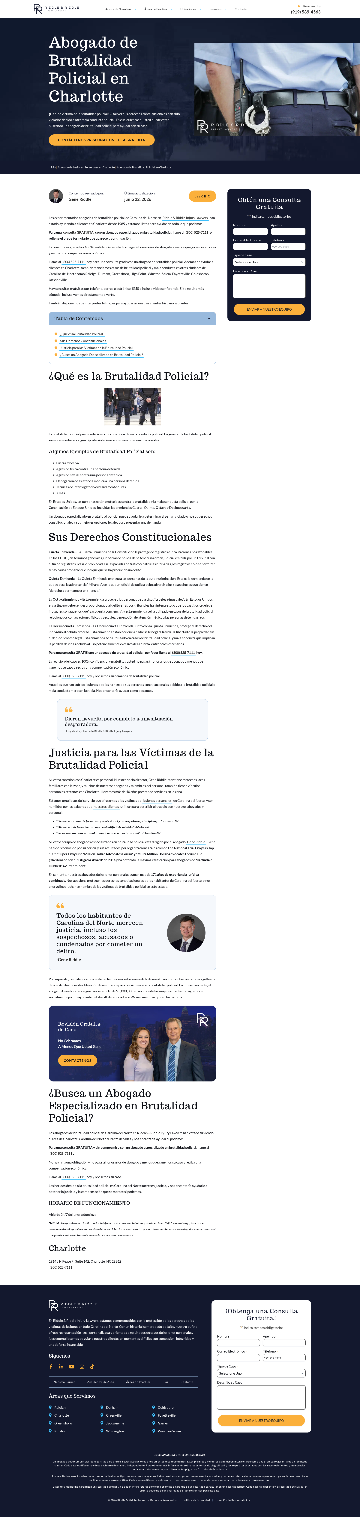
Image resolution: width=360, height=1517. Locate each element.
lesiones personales (157, 800)
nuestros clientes (106, 806)
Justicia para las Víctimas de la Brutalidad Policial (96, 348)
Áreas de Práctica (138, 1381)
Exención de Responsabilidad (234, 1500)
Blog (166, 1381)
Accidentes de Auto (100, 1381)
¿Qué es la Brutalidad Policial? (82, 334)
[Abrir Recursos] (225, 9)
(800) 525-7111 (197, 232)
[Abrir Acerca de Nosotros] (135, 9)
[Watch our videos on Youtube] (71, 1366)
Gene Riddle (196, 842)
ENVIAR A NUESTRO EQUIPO (269, 309)
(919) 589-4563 (306, 11)
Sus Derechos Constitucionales (83, 341)
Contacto (187, 1381)
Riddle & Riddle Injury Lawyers (185, 218)
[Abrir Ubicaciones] (200, 9)
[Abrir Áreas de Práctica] (171, 9)
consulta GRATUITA (78, 232)
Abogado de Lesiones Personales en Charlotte (86, 167)
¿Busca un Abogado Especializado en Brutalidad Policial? (101, 355)
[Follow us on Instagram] (82, 1366)
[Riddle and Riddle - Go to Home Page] (73, 1305)
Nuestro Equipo (65, 1381)
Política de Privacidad (196, 1500)
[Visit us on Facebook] (51, 1366)
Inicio (52, 167)
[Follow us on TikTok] (92, 1366)
